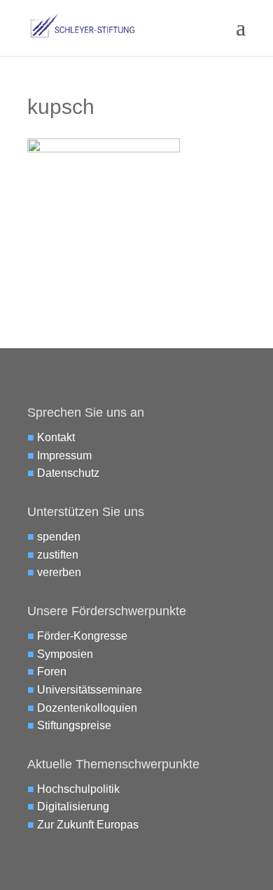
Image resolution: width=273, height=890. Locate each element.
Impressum (64, 455)
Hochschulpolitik (78, 789)
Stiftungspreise (74, 725)
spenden (58, 537)
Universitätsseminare (89, 690)
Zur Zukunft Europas (88, 825)
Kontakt (56, 437)
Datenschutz (68, 473)
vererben (59, 572)
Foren (51, 671)
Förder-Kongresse (82, 636)
